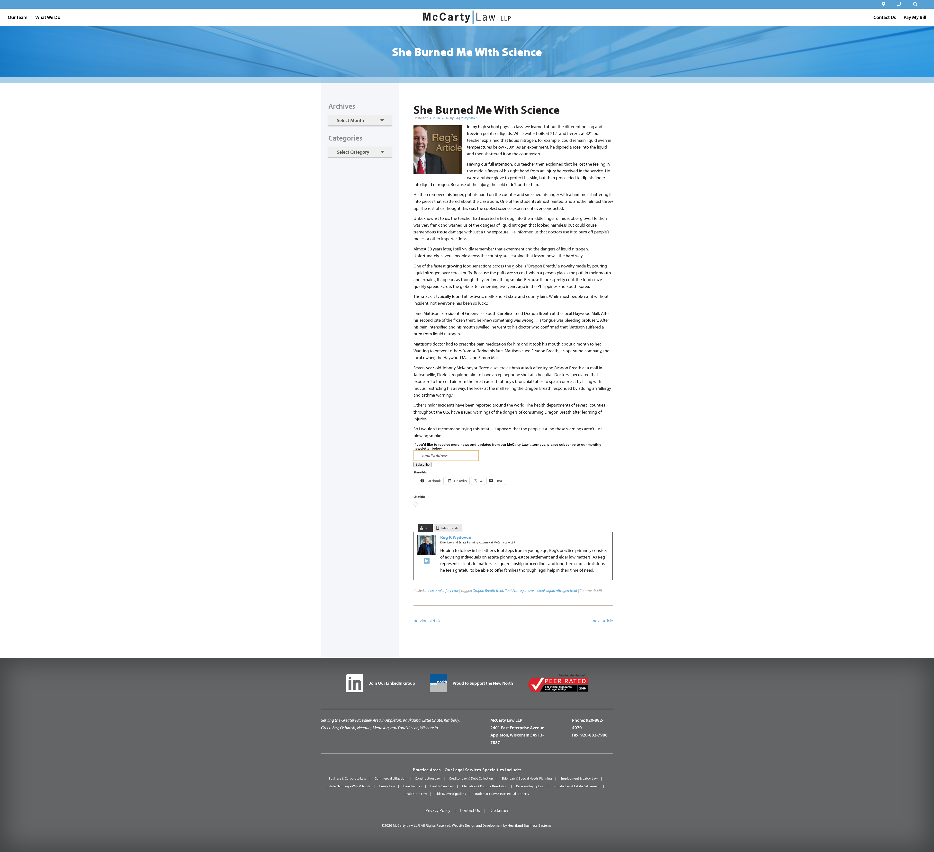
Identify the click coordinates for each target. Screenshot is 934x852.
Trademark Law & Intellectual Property (502, 793)
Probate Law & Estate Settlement (576, 786)
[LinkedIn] (427, 562)
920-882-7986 (594, 735)
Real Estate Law (415, 793)
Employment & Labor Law (579, 778)
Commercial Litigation (390, 778)
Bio (427, 528)
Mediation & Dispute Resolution (485, 786)
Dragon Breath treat (488, 590)
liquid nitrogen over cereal (525, 590)
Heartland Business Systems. (530, 825)
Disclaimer (499, 810)
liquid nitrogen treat (561, 590)
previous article (427, 620)
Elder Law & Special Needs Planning (527, 778)
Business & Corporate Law (347, 778)
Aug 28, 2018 (439, 117)
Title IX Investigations (450, 793)
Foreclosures (412, 786)
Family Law (387, 786)
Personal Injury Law (443, 590)
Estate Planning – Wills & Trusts (348, 786)
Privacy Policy (437, 810)
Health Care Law (442, 786)
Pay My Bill (915, 17)
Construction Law (427, 778)
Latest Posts (449, 528)
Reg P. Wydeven (466, 117)
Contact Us (470, 810)
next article (603, 620)
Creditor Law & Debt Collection (471, 778)
